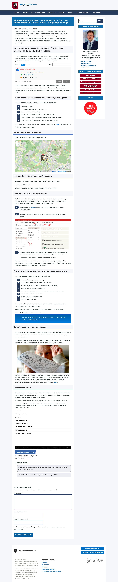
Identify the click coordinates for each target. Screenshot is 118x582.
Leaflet (54, 171)
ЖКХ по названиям (38, 12)
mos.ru (33, 207)
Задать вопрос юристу (25, 452)
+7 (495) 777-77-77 (87, 61)
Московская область (48, 569)
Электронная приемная (90, 93)
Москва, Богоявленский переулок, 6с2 (88, 66)
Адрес (15, 28)
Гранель (62, 12)
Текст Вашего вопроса (21, 430)
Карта (19, 28)
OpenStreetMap (61, 171)
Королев (45, 567)
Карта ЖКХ (52, 12)
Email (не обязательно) (21, 519)
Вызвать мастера (90, 89)
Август (70, 12)
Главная (17, 12)
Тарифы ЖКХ (96, 12)
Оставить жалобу (82, 12)
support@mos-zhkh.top (92, 548)
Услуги (30, 28)
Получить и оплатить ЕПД (90, 78)
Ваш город (18, 417)
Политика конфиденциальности (92, 552)
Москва (25, 12)
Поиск (99, 20)
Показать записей (22, 65)
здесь (55, 382)
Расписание (25, 28)
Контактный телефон (21, 423)
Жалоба (35, 28)
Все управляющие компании (51, 571)
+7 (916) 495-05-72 (28, 74)
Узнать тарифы (90, 75)
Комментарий (18, 493)
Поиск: (50, 64)
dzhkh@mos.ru (86, 63)
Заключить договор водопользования (90, 85)
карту (57, 124)
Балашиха (45, 564)
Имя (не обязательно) (20, 512)
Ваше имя (18, 411)
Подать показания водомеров (90, 82)
